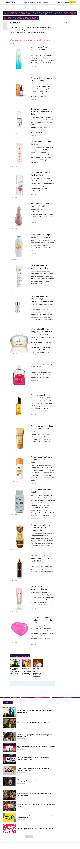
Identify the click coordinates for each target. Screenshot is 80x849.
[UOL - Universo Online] (16, 2)
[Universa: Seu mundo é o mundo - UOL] (10, 2)
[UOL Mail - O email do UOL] (62, 2)
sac (59, 2)
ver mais (28, 836)
